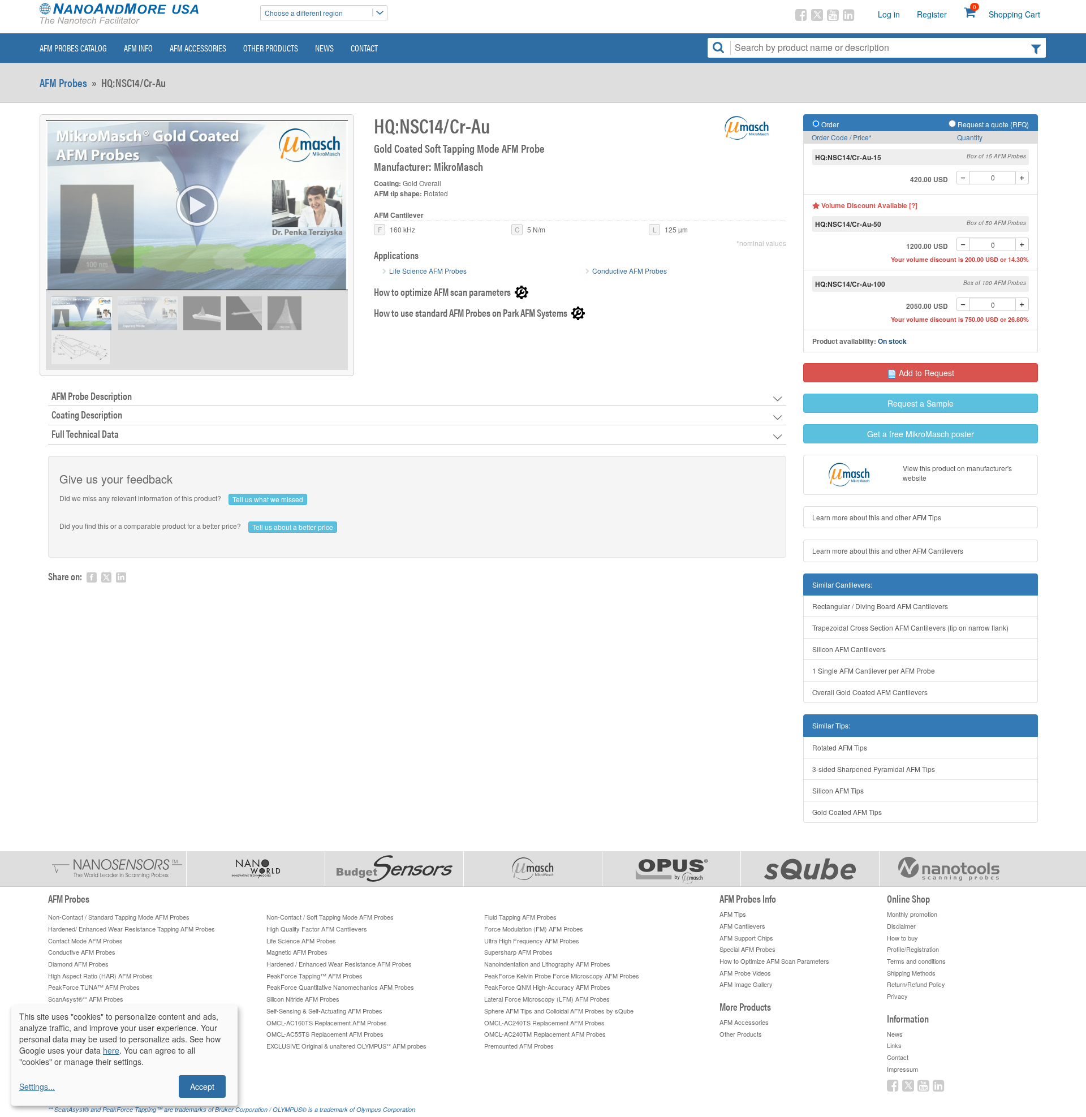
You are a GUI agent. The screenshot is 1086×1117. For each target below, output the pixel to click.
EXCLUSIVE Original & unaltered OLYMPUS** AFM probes (346, 1045)
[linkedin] (121, 577)
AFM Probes (63, 82)
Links (894, 1045)
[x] (106, 577)
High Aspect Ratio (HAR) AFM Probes (100, 975)
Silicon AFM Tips (838, 790)
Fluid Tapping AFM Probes (520, 916)
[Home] (144, 14)
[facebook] (92, 577)
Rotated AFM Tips (839, 747)
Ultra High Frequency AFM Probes (531, 940)
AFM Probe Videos (745, 972)
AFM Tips (732, 913)
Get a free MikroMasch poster (920, 433)
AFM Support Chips (746, 937)
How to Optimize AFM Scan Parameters (774, 960)
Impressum (902, 1068)
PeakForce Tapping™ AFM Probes (314, 975)
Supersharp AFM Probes (518, 951)
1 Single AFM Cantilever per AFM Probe (873, 670)
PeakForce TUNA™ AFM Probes (94, 986)
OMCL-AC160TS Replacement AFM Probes (326, 1022)
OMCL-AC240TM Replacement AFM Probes (545, 1033)
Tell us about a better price (292, 527)
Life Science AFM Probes (428, 270)
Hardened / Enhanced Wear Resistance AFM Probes (339, 963)
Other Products (270, 47)
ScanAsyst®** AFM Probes (85, 998)
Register (932, 14)
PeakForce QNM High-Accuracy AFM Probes (547, 986)
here (111, 1050)
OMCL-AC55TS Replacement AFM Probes (324, 1033)
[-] (963, 177)
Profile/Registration (913, 949)
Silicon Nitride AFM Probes (302, 998)
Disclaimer (901, 925)
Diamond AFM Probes (78, 963)
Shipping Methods (911, 972)
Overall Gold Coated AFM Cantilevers (870, 692)
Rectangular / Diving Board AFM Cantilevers (880, 606)
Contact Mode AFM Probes (85, 940)
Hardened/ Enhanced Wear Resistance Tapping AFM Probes (131, 928)
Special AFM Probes (747, 949)
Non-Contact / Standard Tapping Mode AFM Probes (118, 916)
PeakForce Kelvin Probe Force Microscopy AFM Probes (561, 975)
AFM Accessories (198, 47)
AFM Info (138, 47)
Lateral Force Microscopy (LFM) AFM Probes (547, 998)
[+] (1022, 177)
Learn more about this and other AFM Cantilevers (887, 550)
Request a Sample (920, 403)
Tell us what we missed (267, 499)
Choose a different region (304, 13)
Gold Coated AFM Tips (847, 812)
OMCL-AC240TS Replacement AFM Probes (544, 1022)
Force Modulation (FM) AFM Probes (533, 928)
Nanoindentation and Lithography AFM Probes (547, 963)
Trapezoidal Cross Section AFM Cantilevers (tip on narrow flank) (910, 627)
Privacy (897, 995)
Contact (364, 47)
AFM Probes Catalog (73, 47)
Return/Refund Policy (916, 984)
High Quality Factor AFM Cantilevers (316, 928)
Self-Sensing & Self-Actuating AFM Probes (324, 1010)
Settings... (37, 1086)
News (324, 47)
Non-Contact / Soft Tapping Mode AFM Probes (330, 916)
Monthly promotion (912, 913)
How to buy (902, 937)
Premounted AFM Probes (519, 1045)
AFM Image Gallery (746, 984)
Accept (202, 1086)
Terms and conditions (916, 960)
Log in (889, 14)
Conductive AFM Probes (629, 270)
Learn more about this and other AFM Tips (876, 517)
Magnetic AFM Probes (296, 951)
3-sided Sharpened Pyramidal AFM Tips (873, 769)
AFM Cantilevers (742, 925)
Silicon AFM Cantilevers (849, 649)
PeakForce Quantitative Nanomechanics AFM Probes (340, 986)
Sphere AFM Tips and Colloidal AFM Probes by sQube (559, 1010)
